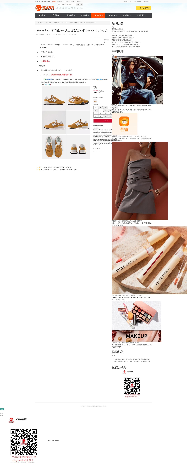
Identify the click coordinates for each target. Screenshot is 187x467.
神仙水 (121, 361)
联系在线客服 (144, 8)
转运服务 (84, 15)
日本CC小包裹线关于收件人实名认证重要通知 (126, 46)
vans (141, 361)
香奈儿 (115, 359)
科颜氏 (132, 361)
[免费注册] (60, 1)
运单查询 (79, 4)
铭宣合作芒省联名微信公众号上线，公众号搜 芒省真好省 (129, 136)
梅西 (149, 361)
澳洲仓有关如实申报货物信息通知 (122, 35)
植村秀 (132, 359)
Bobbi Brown (146, 359)
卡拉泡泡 (116, 361)
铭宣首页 (42, 15)
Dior (128, 361)
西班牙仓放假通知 (117, 29)
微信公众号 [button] (69, 1)
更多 (113, 27)
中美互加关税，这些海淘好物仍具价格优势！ (125, 342)
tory (129, 359)
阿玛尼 (125, 359)
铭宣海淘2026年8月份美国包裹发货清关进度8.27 (126, 42)
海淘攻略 (112, 15)
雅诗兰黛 (137, 359)
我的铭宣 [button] (127, 1)
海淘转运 (79, 1)
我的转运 (56, 15)
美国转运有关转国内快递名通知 (121, 40)
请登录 (54, 1)
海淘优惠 (98, 15)
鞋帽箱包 (56, 23)
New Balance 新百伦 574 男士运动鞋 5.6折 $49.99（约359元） (56, 167)
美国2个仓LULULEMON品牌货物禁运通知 (125, 44)
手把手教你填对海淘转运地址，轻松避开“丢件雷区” (127, 295)
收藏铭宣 (147, 1)
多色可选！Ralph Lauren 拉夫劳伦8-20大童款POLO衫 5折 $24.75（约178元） (60, 169)
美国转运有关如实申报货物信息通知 (123, 38)
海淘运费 (70, 15)
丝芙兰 (145, 361)
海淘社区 (140, 15)
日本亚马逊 (137, 1)
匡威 (138, 361)
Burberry (120, 359)
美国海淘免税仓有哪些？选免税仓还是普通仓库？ (127, 221)
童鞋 (125, 361)
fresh (135, 361)
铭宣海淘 (45, 7)
